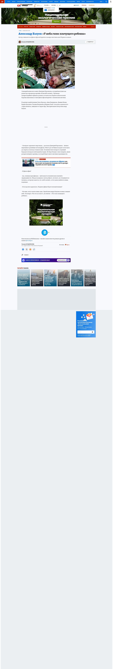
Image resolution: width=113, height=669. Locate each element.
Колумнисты (90, 1)
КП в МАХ (53, 26)
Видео (13, 1)
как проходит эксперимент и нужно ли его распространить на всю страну (51, 163)
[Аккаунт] (110, 1)
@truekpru (29, 240)
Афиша (84, 26)
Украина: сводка (46, 26)
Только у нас (32, 26)
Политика (29, 1)
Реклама (84, 5)
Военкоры (38, 26)
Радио (77, 5)
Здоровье (62, 1)
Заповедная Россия (69, 26)
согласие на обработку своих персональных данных (84, 335)
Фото (8, 1)
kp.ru (68, 244)
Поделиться (90, 41)
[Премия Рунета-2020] (37, 5)
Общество (36, 1)
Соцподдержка (71, 1)
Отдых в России (59, 26)
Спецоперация (21, 1)
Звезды (56, 1)
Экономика (44, 1)
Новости (26, 26)
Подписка (91, 5)
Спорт (83, 1)
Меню (2, 1)
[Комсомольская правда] (24, 5)
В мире (51, 1)
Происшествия (78, 26)
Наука (78, 1)
